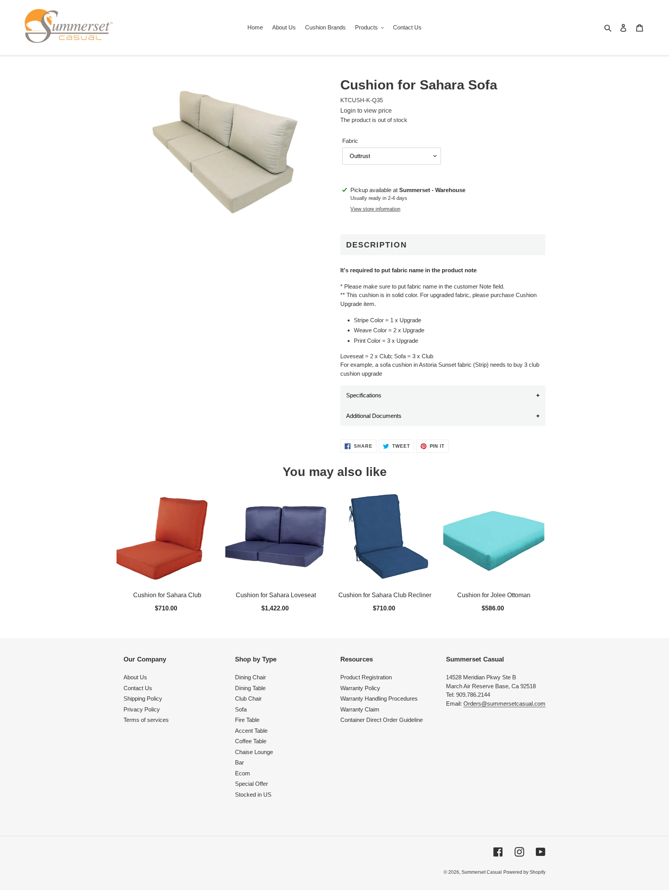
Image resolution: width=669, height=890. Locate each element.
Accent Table (251, 730)
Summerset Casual (481, 872)
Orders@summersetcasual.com (504, 703)
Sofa (241, 709)
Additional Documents (373, 415)
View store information (375, 209)
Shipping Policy (143, 698)
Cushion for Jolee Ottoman (493, 595)
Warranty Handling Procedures (379, 698)
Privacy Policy (142, 709)
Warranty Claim (359, 709)
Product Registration (366, 677)
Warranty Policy (360, 688)
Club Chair (248, 698)
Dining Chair (250, 677)
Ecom (242, 773)
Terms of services (146, 719)
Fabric (350, 140)
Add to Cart (167, 607)
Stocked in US (253, 794)
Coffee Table (250, 741)
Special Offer (251, 783)
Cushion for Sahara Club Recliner (385, 595)
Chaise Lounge (254, 752)
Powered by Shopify (524, 872)
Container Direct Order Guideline (381, 719)
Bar (239, 762)
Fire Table (247, 719)
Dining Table (250, 688)
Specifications (363, 395)
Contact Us (138, 688)
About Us (135, 677)
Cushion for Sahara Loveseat (276, 595)
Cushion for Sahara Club (167, 595)
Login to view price (366, 110)
